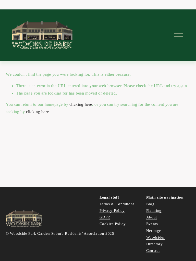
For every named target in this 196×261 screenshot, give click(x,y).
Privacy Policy (112, 210)
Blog (150, 204)
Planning (154, 210)
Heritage (153, 231)
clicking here (80, 104)
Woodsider (155, 237)
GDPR (105, 217)
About (151, 217)
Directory (154, 244)
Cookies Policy (113, 224)
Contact (153, 251)
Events (152, 224)
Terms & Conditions (117, 204)
